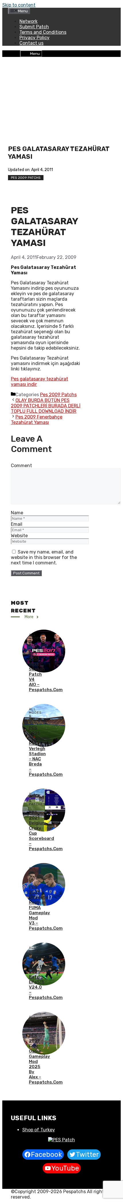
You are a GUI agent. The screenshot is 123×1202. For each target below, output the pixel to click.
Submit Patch (34, 26)
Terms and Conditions (42, 32)
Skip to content (18, 5)
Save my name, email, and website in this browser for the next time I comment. (44, 557)
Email (16, 524)
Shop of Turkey (38, 1129)
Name (17, 512)
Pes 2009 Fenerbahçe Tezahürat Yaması (36, 419)
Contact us (31, 43)
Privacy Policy (34, 37)
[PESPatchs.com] (61, 1140)
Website (19, 535)
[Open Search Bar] (15, 53)
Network (28, 21)
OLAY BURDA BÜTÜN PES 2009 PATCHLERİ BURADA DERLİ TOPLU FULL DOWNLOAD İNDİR (45, 406)
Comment (21, 465)
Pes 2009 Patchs (26, 178)
